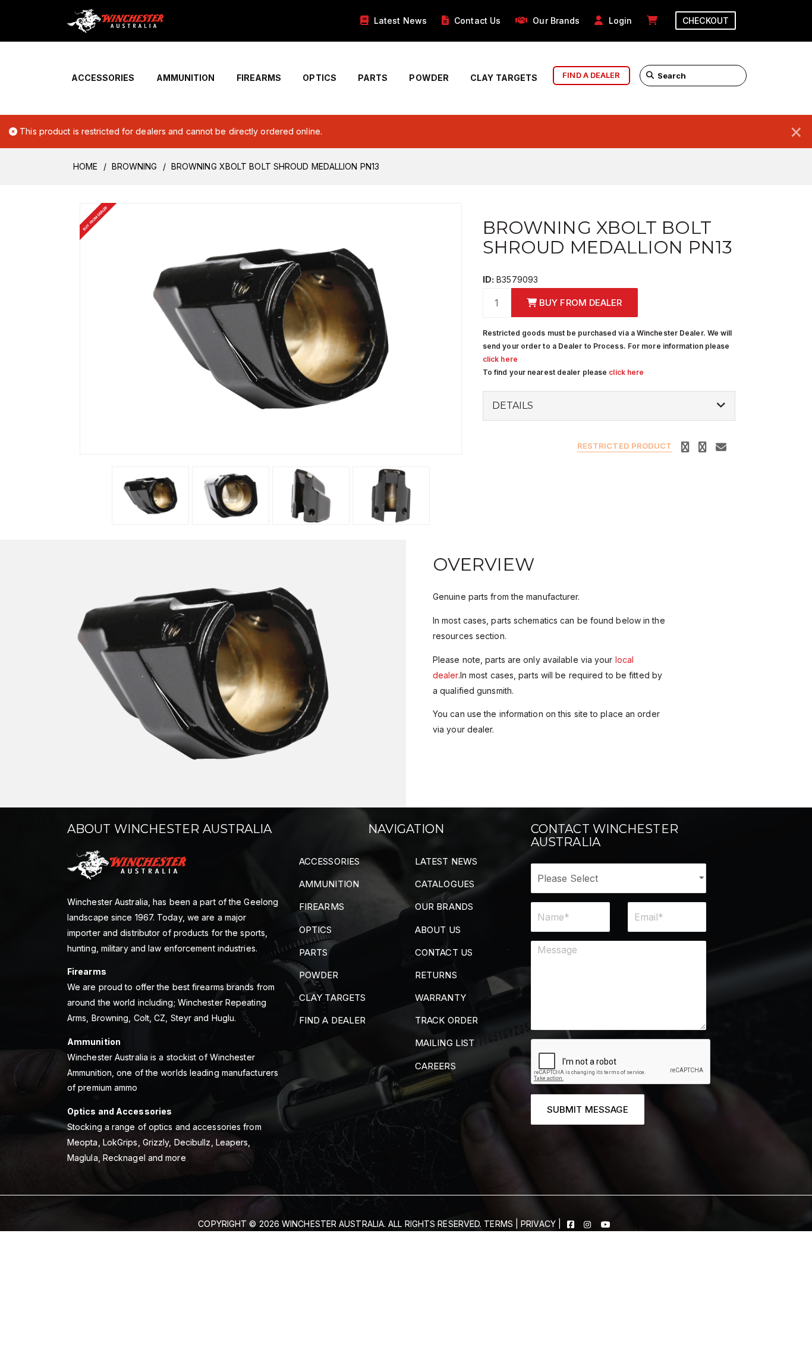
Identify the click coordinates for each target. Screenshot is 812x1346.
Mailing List (444, 1042)
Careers (435, 1066)
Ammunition (185, 78)
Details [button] (513, 405)
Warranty (440, 997)
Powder (429, 78)
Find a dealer (591, 75)
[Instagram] (588, 1224)
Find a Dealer (332, 1020)
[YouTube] (605, 1224)
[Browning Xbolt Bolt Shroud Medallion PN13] (270, 328)
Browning (135, 166)
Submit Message (587, 1109)
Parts (373, 78)
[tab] (609, 406)
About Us (438, 929)
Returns (436, 975)
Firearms (259, 78)
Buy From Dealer (579, 302)
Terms (498, 1224)
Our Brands (444, 906)
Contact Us (444, 952)
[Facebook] (572, 1224)
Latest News (446, 861)
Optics (319, 78)
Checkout (705, 20)
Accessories (102, 78)
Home (85, 166)
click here (500, 359)
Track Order (446, 1020)
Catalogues (444, 884)
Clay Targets (503, 78)
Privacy (538, 1224)
